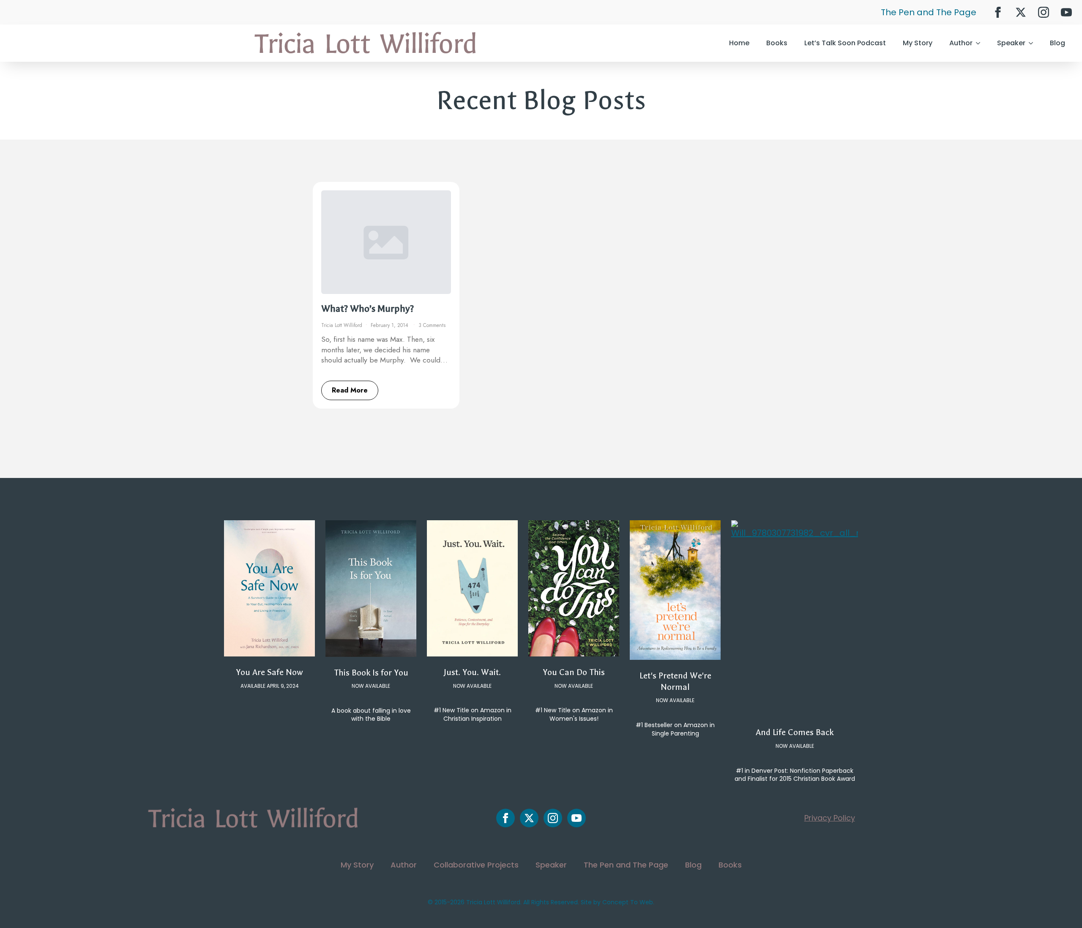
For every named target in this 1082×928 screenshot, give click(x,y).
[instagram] (1043, 12)
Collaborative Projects (476, 864)
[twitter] (1021, 12)
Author (961, 43)
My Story (917, 43)
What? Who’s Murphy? (367, 308)
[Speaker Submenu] (1033, 43)
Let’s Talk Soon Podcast (845, 43)
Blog (1057, 43)
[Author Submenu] (981, 43)
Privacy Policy (829, 818)
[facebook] (998, 12)
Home (739, 43)
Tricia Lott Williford (341, 325)
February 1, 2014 (390, 325)
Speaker (1011, 43)
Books (776, 43)
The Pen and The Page (928, 12)
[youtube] (1066, 12)
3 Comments (431, 325)
